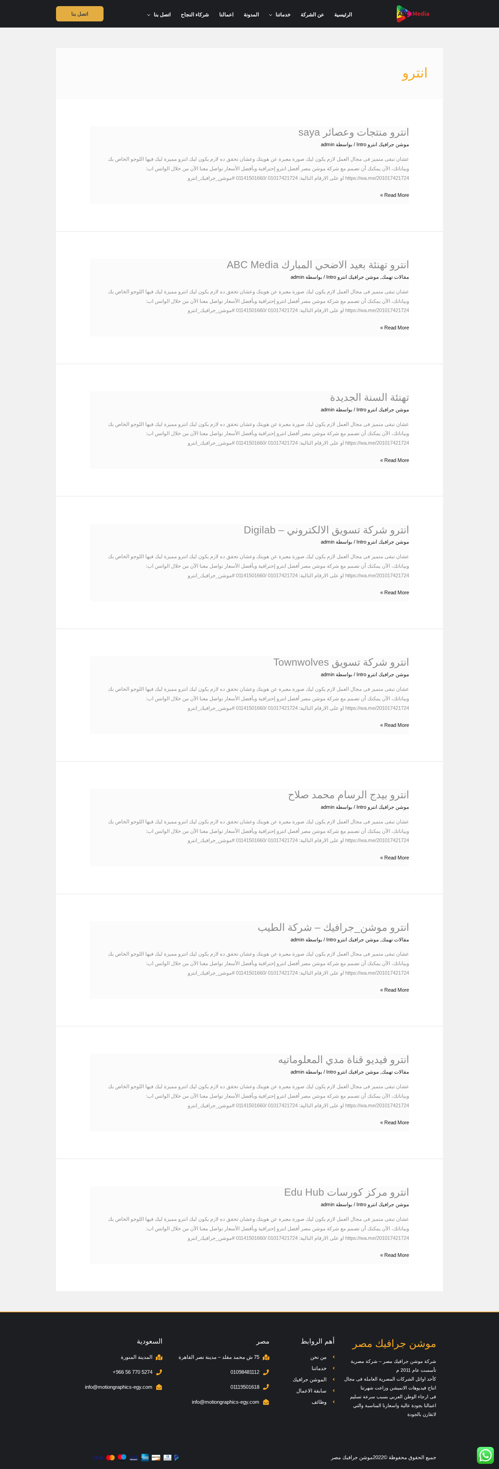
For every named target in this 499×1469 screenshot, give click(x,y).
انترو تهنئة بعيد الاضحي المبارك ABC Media (318, 264)
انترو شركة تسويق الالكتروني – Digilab (326, 529)
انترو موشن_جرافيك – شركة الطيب (333, 927)
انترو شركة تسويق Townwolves (341, 662)
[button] (272, 15)
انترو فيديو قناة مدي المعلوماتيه (343, 1059)
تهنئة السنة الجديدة (369, 397)
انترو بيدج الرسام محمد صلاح (348, 794)
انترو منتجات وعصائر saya (353, 132)
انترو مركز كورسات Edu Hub (346, 1192)
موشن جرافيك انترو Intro (382, 144)
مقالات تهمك (395, 277)
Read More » (394, 194)
